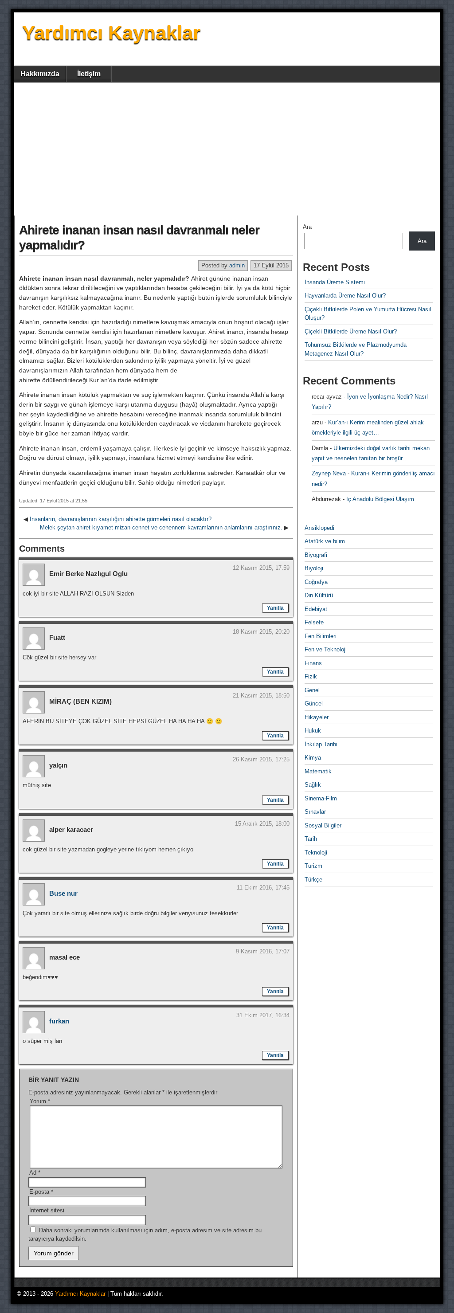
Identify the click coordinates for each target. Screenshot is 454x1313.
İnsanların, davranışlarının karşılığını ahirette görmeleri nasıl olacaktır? (120, 519)
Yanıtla (275, 608)
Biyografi (316, 555)
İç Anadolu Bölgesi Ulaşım (380, 499)
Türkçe (313, 879)
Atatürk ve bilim (325, 541)
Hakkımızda (39, 74)
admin (237, 265)
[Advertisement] (227, 149)
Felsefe (314, 622)
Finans (313, 663)
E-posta (41, 1191)
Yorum (40, 1101)
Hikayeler (317, 717)
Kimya (313, 757)
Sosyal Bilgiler (323, 825)
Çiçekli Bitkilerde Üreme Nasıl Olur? (351, 331)
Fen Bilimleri (321, 636)
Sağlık (313, 784)
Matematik (318, 771)
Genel (312, 690)
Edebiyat (316, 609)
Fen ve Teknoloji (326, 649)
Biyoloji (314, 568)
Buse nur (63, 893)
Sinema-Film (321, 798)
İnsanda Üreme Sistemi (335, 282)
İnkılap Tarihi (321, 744)
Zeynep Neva (329, 473)
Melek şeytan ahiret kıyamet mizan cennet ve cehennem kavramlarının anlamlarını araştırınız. (161, 527)
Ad (34, 1172)
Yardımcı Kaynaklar (111, 32)
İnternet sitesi (46, 1210)
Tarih (311, 838)
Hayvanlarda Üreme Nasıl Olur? (345, 295)
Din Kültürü (319, 595)
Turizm (313, 865)
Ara (307, 226)
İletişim (89, 74)
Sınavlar (315, 811)
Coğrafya (316, 582)
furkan (59, 1021)
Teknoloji (316, 852)
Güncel (314, 703)
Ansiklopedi (319, 528)
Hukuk (313, 730)
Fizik (311, 676)
